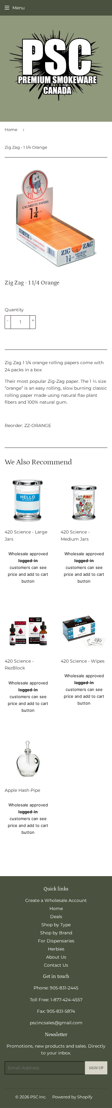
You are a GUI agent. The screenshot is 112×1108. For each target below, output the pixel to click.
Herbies (56, 949)
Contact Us (56, 965)
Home (11, 129)
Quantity (14, 309)
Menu (18, 8)
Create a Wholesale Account (56, 900)
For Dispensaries (56, 941)
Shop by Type (56, 924)
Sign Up (96, 1068)
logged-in (28, 560)
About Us (56, 957)
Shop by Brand (56, 933)
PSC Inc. (38, 1096)
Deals (56, 916)
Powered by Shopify (72, 1096)
